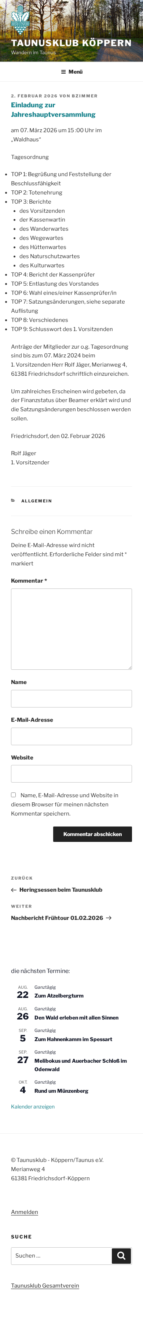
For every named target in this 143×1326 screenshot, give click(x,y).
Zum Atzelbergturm (59, 995)
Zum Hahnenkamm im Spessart (73, 1039)
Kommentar (29, 580)
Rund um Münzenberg (61, 1091)
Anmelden (24, 1212)
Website (22, 757)
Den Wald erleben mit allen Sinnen (76, 1017)
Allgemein (36, 501)
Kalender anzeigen (33, 1106)
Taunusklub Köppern (71, 43)
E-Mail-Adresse (32, 720)
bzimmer (85, 96)
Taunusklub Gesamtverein (45, 1285)
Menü (75, 71)
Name (19, 682)
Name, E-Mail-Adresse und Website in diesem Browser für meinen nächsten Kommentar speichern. (64, 804)
